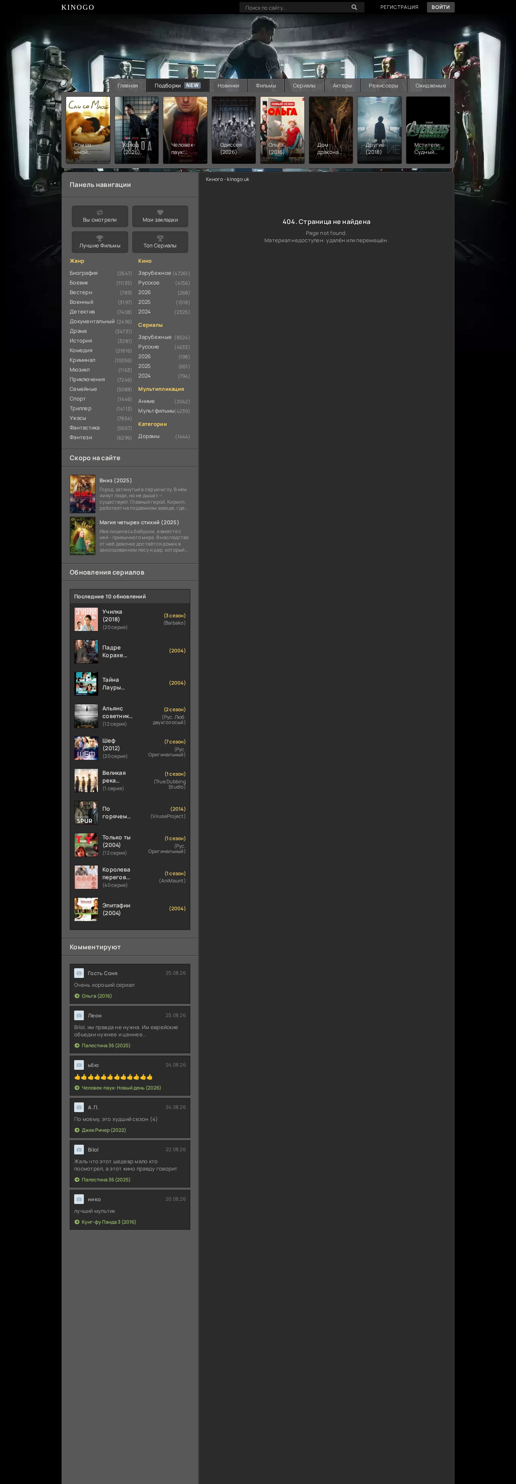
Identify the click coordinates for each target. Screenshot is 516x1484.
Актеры (342, 85)
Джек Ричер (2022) (104, 1130)
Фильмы (266, 85)
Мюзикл (80, 369)
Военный (81, 301)
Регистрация (400, 7)
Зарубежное (154, 272)
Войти (441, 7)
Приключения (87, 379)
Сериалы (304, 85)
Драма (78, 330)
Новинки (228, 85)
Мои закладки (160, 219)
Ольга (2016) (97, 995)
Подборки (168, 85)
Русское (149, 282)
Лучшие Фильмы (100, 245)
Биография (84, 272)
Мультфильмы (156, 410)
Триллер (81, 408)
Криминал (82, 359)
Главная (128, 85)
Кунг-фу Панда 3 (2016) (109, 1221)
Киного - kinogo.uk (228, 179)
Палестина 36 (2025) (106, 1045)
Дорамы (149, 436)
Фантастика (85, 427)
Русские (148, 346)
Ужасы (78, 417)
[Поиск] (354, 7)
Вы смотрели (100, 219)
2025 (144, 301)
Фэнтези (81, 437)
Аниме (146, 401)
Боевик (79, 282)
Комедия (81, 350)
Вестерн (81, 292)
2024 (144, 311)
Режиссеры (383, 85)
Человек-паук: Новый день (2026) (121, 1087)
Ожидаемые (431, 85)
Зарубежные (155, 336)
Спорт (78, 398)
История (81, 340)
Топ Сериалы (160, 245)
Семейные (83, 388)
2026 (144, 292)
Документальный (92, 321)
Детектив (82, 311)
